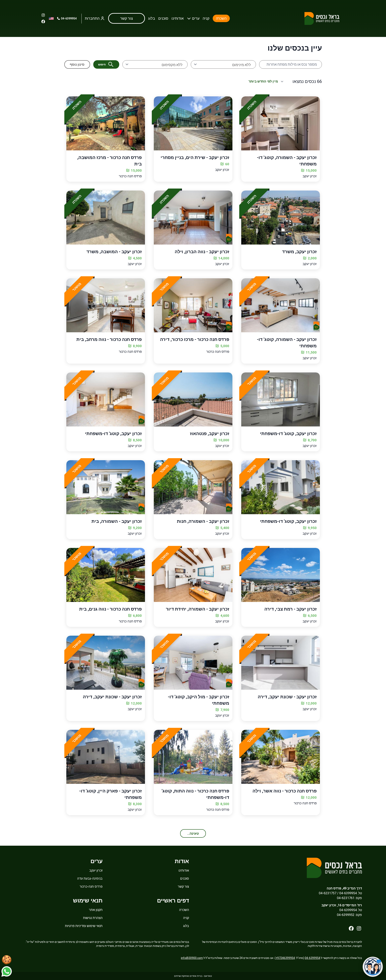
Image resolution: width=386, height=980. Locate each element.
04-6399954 (68, 18)
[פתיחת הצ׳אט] (373, 967)
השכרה (221, 18)
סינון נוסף (77, 64)
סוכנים (163, 18)
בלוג (151, 18)
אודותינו (177, 18)
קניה (206, 18)
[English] (51, 18)
